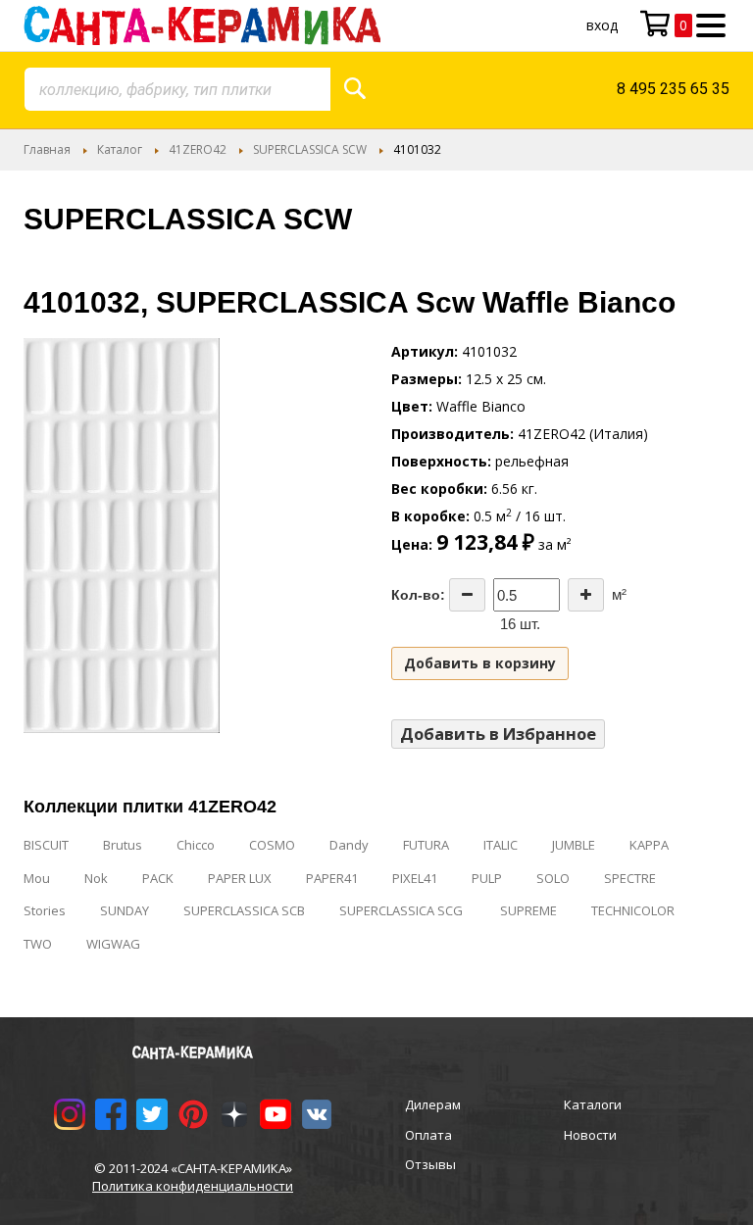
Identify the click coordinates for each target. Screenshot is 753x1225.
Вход (602, 25)
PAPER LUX (240, 878)
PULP (487, 878)
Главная (47, 149)
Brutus (122, 845)
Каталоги (593, 1104)
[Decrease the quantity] (467, 595)
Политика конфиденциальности (192, 1186)
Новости (590, 1135)
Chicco (195, 845)
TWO (38, 944)
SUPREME (528, 910)
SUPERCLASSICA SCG (402, 910)
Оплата (428, 1135)
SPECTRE (630, 878)
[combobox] (177, 89)
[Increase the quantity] (586, 595)
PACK (158, 878)
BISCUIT (46, 845)
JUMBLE (573, 845)
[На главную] (202, 25)
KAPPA (649, 845)
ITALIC (500, 845)
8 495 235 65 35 (673, 88)
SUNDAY (124, 910)
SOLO (553, 878)
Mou (37, 878)
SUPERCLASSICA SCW (310, 149)
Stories (45, 910)
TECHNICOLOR (633, 910)
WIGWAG (113, 944)
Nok (96, 878)
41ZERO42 (197, 149)
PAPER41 (332, 878)
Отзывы (430, 1164)
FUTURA (426, 845)
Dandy (349, 845)
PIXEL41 (414, 878)
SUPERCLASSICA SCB (244, 910)
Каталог (119, 149)
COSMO (272, 845)
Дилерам (433, 1104)
